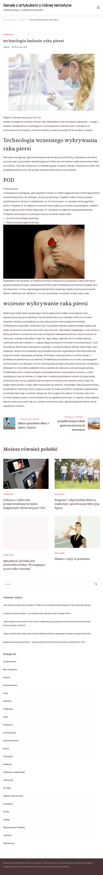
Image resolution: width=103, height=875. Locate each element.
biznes (6, 677)
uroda (6, 811)
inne (5, 716)
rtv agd (7, 787)
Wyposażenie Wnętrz (14, 827)
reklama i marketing (14, 772)
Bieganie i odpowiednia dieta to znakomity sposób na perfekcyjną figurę (77, 504)
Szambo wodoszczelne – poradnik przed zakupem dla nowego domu (37, 613)
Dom (5, 693)
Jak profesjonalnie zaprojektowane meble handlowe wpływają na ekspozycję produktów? (47, 634)
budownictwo (10, 685)
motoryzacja (9, 732)
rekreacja (8, 779)
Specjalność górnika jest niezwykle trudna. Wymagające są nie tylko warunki (24, 565)
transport (8, 803)
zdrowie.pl (8, 843)
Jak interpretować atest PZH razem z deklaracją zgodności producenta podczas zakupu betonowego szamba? (47, 623)
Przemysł (8, 756)
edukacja (8, 708)
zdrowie (8, 34)
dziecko (7, 700)
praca (6, 748)
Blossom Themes (35, 867)
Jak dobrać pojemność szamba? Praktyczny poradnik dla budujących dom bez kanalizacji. (47, 605)
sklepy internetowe (13, 795)
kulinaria (8, 724)
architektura (9, 661)
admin (6, 47)
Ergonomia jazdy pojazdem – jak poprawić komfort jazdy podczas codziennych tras (44, 642)
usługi (6, 819)
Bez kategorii (10, 669)
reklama (7, 764)
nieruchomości (11, 740)
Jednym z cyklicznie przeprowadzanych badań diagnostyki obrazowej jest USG (24, 504)
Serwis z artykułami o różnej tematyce (37, 5)
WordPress (64, 867)
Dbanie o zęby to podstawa (72, 559)
